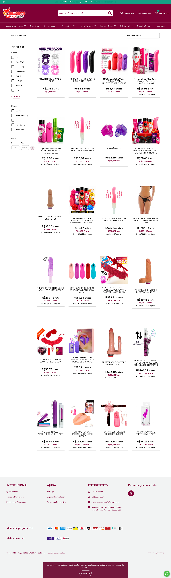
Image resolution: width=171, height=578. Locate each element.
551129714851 (98, 491)
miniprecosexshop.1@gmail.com (105, 502)
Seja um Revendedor (56, 497)
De (12, 143)
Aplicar (32, 148)
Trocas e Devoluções (15, 497)
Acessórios (67, 26)
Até (22, 143)
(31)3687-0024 (98, 497)
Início (13, 35)
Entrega (50, 491)
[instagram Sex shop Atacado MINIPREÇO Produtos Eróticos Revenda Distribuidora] (3, 2)
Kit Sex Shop (126, 26)
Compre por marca (15, 26)
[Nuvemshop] (156, 553)
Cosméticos (50, 26)
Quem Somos (12, 491)
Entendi (85, 573)
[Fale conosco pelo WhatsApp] (167, 574)
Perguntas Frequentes (56, 502)
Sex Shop (35, 26)
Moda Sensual (87, 26)
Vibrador (161, 26)
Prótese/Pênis (107, 26)
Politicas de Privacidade (16, 502)
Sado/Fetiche (144, 26)
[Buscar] (110, 13)
